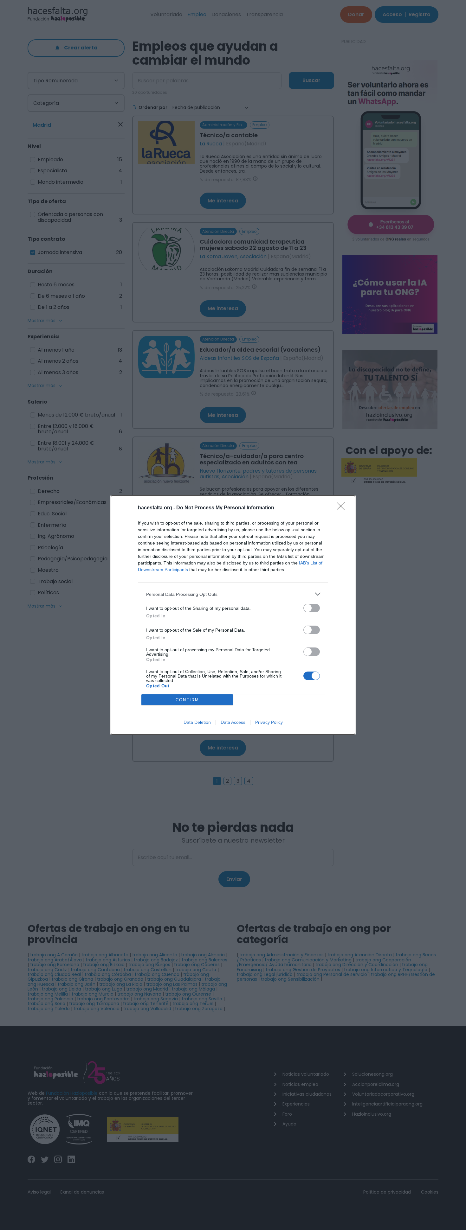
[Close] (343, 508)
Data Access (233, 722)
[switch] (311, 608)
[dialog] (233, 615)
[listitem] (233, 594)
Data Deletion (197, 722)
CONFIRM (187, 700)
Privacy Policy (269, 722)
